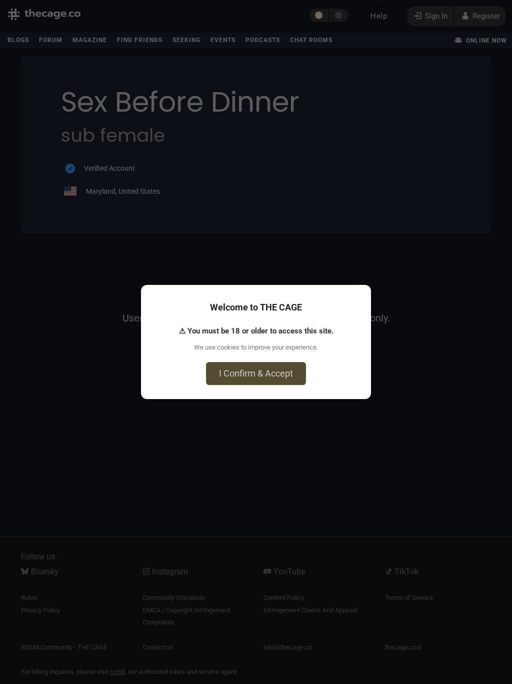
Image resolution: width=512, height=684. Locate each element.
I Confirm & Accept (256, 373)
